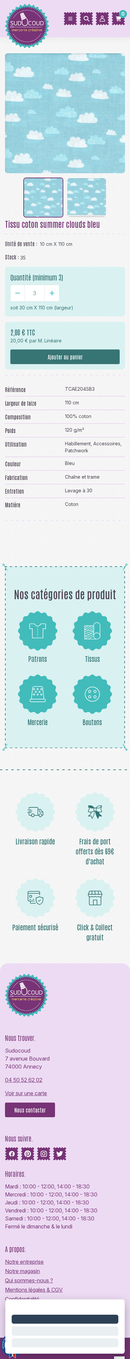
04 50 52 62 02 (23, 1080)
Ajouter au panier (65, 356)
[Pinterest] (27, 1153)
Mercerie (38, 721)
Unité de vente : (21, 243)
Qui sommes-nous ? (29, 1280)
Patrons (37, 658)
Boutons (92, 721)
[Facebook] (11, 1153)
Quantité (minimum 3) (36, 277)
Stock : (12, 256)
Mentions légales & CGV (34, 1289)
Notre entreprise (24, 1261)
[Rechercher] (86, 18)
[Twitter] (59, 1153)
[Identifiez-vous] (102, 18)
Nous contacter (30, 1110)
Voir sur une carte (26, 1093)
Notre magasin (22, 1271)
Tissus (92, 658)
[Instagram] (43, 1153)
